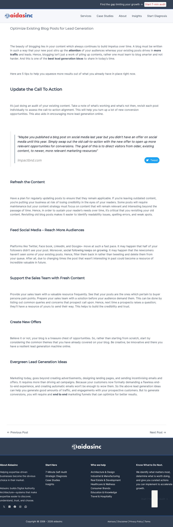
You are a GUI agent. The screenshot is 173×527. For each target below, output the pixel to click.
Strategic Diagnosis (56, 476)
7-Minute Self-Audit (56, 472)
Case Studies (105, 16)
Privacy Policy (136, 521)
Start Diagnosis (157, 16)
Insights (137, 16)
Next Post (158, 432)
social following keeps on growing (85, 250)
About (123, 16)
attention (75, 50)
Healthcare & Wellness (103, 484)
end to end (60, 394)
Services (85, 16)
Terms (147, 521)
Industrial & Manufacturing (105, 476)
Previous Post (17, 432)
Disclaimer (123, 521)
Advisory (112, 521)
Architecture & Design (103, 472)
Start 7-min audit (155, 4)
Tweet (154, 160)
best (51, 58)
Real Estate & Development (106, 480)
